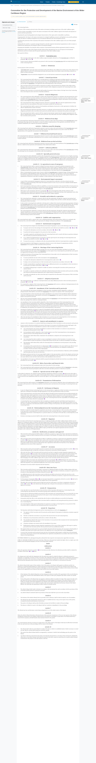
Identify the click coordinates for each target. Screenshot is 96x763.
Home (12, 5)
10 (32, 551)
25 (62, 373)
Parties (54, 2)
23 (37, 550)
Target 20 (82, 200)
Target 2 (82, 100)
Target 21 (89, 158)
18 (75, 227)
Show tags (75, 24)
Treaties (48, 2)
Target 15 (82, 183)
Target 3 (85, 158)
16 (69, 227)
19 (70, 262)
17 (71, 227)
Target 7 (89, 100)
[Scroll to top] (92, 759)
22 (58, 230)
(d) (49, 346)
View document (22, 21)
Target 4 (85, 100)
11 (54, 230)
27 (30, 483)
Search (81, 2)
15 (73, 74)
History (30, 21)
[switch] (72, 24)
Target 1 (82, 158)
